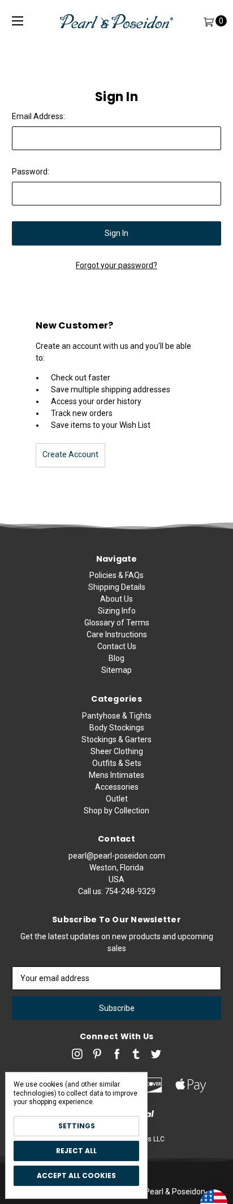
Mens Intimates (116, 775)
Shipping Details (116, 587)
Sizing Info (117, 610)
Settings (76, 1126)
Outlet (117, 798)
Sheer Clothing (116, 751)
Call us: (117, 891)
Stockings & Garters (116, 739)
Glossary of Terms (116, 622)
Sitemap (116, 670)
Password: (30, 171)
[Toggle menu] (17, 21)
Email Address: (38, 116)
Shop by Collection (116, 810)
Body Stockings (116, 727)
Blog (116, 658)
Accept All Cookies (76, 1175)
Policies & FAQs (116, 575)
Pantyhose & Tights (117, 715)
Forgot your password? (116, 265)
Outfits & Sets (116, 763)
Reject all (76, 1150)
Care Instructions (117, 634)
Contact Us (116, 646)
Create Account (70, 454)
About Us (116, 598)
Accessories (117, 786)
